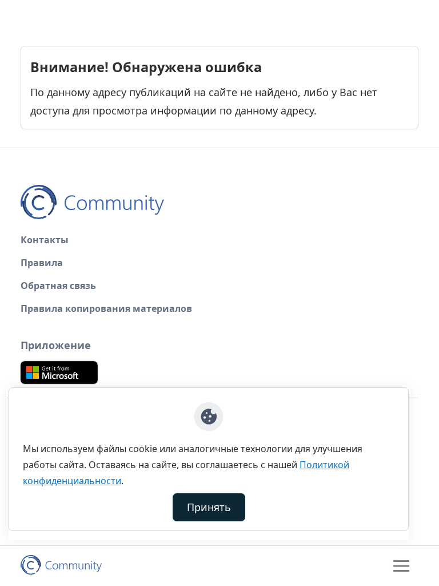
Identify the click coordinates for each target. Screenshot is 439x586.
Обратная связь (58, 285)
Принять (209, 507)
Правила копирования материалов (106, 308)
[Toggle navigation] (401, 566)
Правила (42, 262)
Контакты (45, 239)
